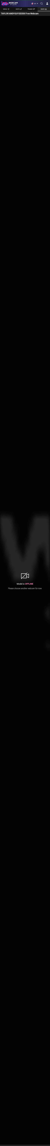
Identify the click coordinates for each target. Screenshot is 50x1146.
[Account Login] (47, 3)
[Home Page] (9, 3)
